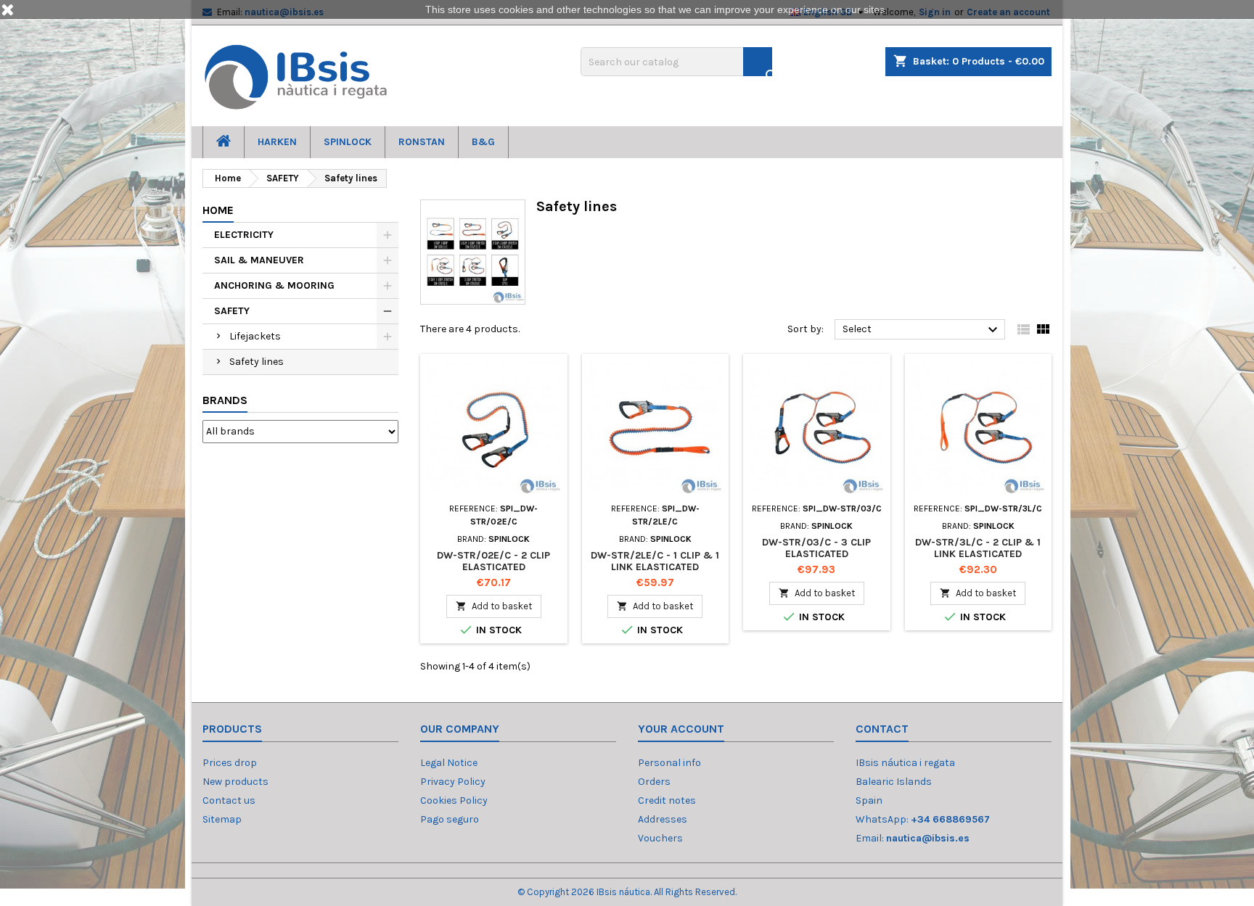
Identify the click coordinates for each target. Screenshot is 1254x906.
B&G (483, 142)
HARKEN (277, 142)
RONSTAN (421, 142)
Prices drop (229, 763)
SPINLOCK (348, 142)
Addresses (662, 819)
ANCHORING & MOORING (274, 285)
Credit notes (667, 800)
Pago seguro (449, 819)
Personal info (669, 763)
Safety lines (256, 361)
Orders (654, 781)
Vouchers (660, 838)
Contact (882, 729)
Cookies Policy (454, 800)
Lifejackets (255, 336)
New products (235, 781)
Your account (681, 729)
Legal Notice (449, 763)
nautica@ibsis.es (928, 838)
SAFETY (232, 311)
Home (218, 210)
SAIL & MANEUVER (259, 260)
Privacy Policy (452, 781)
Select (922, 330)
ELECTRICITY (244, 234)
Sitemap (222, 819)
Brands (224, 400)
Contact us (228, 800)
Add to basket (494, 606)
